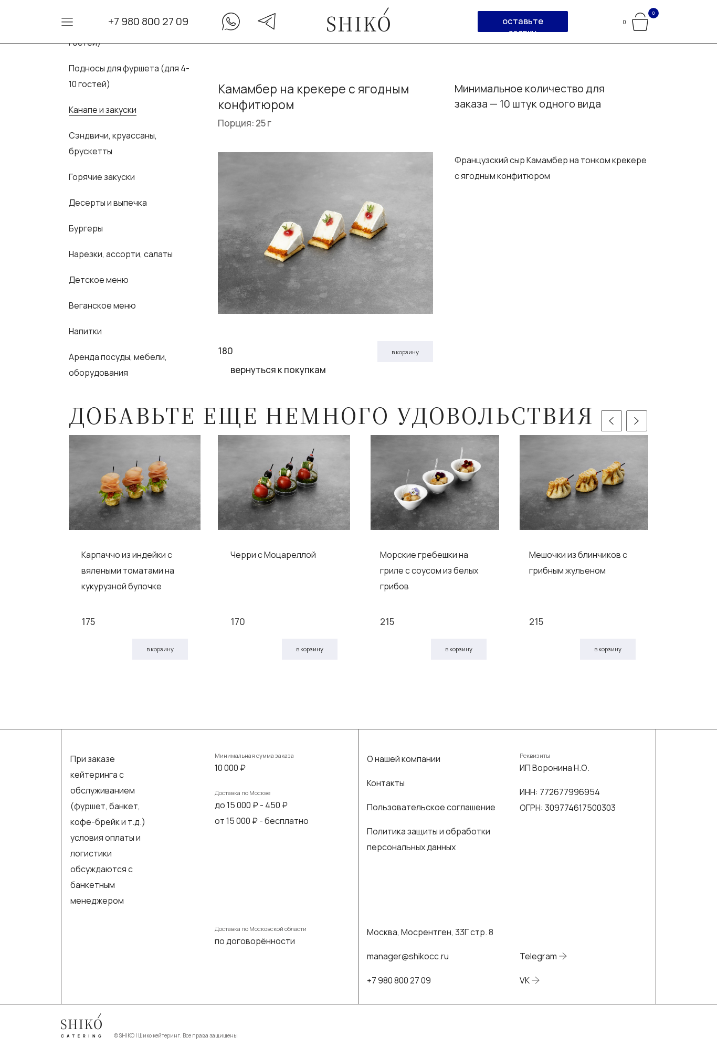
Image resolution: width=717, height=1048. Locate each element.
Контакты (386, 783)
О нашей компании (403, 759)
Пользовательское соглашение (431, 807)
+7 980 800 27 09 (148, 21)
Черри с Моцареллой (273, 554)
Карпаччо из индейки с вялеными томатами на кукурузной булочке (127, 570)
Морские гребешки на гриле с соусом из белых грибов (429, 570)
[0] (640, 20)
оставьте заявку (522, 23)
